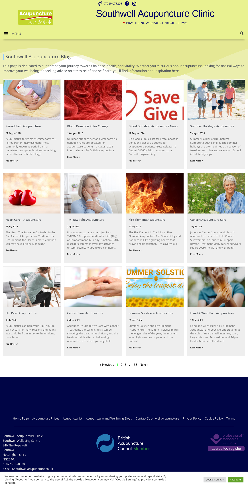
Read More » (12, 160)
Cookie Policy (214, 418)
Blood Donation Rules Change (87, 126)
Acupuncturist (72, 418)
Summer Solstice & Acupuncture (151, 313)
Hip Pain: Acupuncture (21, 313)
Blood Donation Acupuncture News (153, 126)
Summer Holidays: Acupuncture (212, 126)
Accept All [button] (235, 479)
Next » (144, 365)
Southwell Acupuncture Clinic (155, 13)
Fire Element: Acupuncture (147, 220)
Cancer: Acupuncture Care (208, 220)
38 (135, 365)
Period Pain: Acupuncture (23, 126)
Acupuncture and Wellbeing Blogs (109, 418)
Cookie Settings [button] (215, 479)
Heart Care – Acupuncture (23, 220)
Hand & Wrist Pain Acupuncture (212, 313)
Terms (230, 418)
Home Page (21, 418)
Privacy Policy (192, 418)
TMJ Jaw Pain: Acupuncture (85, 220)
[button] (6, 33)
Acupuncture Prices (45, 418)
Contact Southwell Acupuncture (157, 418)
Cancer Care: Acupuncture (85, 313)
